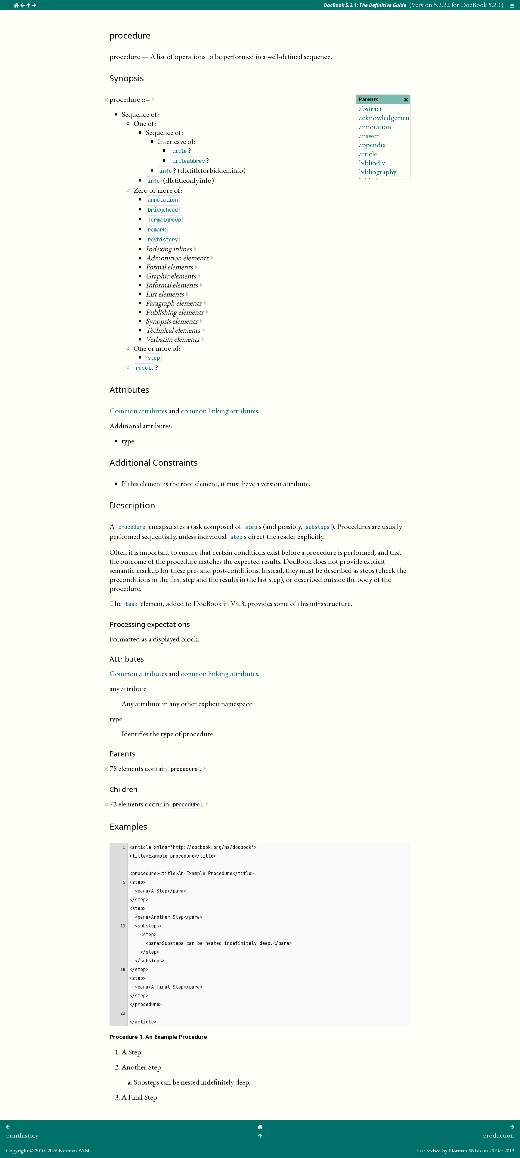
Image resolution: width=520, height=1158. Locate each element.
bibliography (377, 171)
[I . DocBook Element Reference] (260, 1135)
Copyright (17, 1150)
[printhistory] (8, 1126)
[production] (512, 1126)
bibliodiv (372, 162)
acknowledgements (386, 117)
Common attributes (138, 410)
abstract (370, 108)
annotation (375, 126)
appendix (372, 144)
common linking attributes (219, 410)
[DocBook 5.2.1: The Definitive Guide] (260, 1126)
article (368, 153)
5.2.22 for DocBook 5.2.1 (467, 4)
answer (369, 135)
